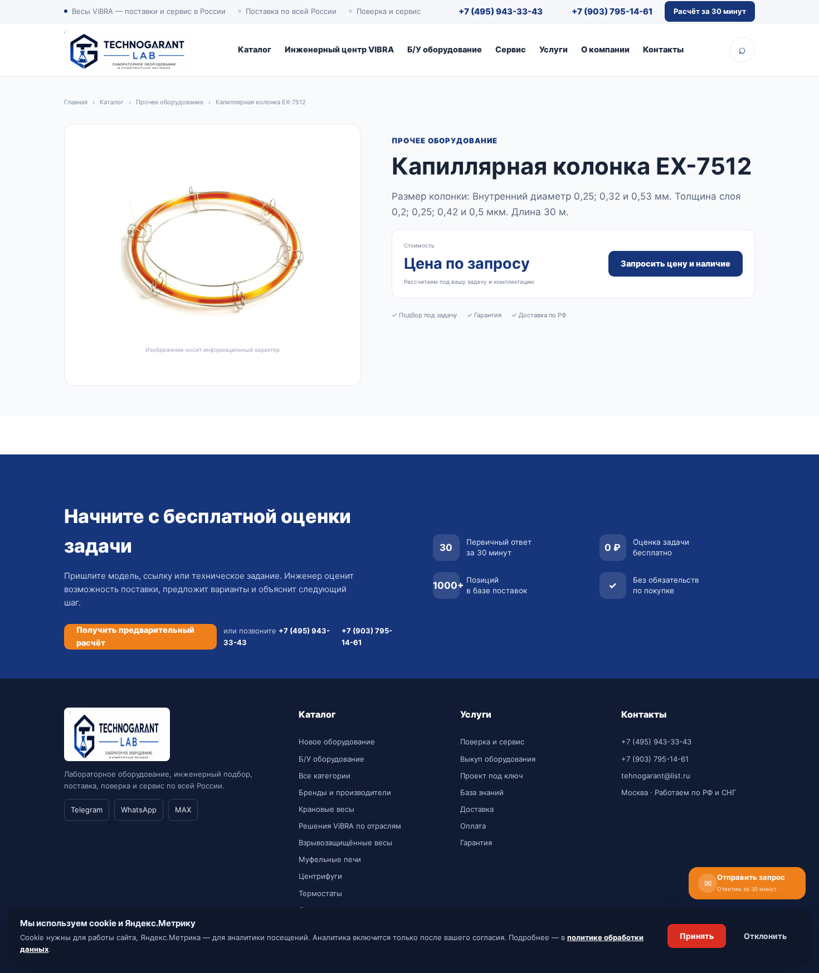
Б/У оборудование (444, 50)
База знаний (482, 792)
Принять (697, 936)
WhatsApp (139, 809)
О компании (605, 50)
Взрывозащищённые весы (345, 842)
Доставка (477, 809)
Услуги (553, 50)
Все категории (324, 775)
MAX (183, 809)
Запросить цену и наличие (675, 264)
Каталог (254, 50)
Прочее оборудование (169, 102)
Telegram (87, 809)
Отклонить (765, 936)
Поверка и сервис (492, 741)
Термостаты (320, 893)
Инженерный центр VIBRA (339, 50)
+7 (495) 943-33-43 (501, 11)
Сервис (510, 50)
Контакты (663, 50)
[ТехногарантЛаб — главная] (128, 50)
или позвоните (276, 636)
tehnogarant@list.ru (655, 775)
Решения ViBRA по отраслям (350, 825)
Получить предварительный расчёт (135, 636)
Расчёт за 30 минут (710, 11)
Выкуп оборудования (497, 758)
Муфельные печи (330, 859)
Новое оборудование (337, 741)
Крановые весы (326, 809)
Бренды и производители (345, 792)
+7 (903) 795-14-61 (612, 11)
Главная (75, 102)
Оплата (473, 825)
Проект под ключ (491, 775)
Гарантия (476, 842)
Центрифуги (320, 876)
